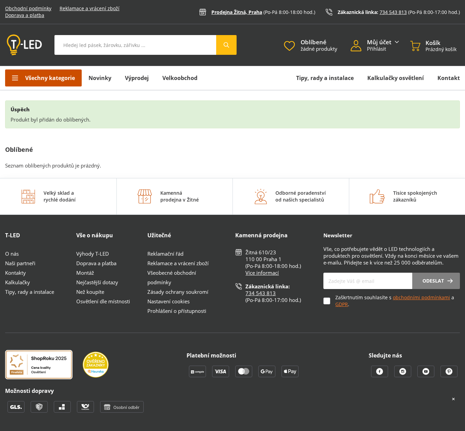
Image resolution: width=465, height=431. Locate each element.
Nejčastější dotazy (97, 282)
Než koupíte (90, 291)
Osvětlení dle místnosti (103, 301)
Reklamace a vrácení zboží (89, 8)
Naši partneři (20, 263)
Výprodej (137, 78)
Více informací (262, 272)
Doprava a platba (24, 15)
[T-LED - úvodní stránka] (24, 44)
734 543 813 (393, 12)
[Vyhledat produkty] (226, 45)
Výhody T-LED (92, 253)
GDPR (341, 304)
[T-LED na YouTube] (426, 375)
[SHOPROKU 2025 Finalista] (44, 365)
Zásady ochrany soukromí (177, 291)
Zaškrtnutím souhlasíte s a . (394, 300)
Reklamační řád (165, 253)
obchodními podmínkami (421, 297)
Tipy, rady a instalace (325, 78)
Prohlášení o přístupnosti (176, 310)
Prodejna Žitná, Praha (236, 12)
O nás (12, 253)
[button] (359, 46)
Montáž (85, 272)
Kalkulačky (17, 282)
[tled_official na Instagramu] (403, 375)
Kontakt (448, 78)
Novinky (100, 78)
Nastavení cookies (168, 301)
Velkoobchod (179, 78)
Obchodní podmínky (28, 8)
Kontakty (15, 272)
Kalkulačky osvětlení (395, 78)
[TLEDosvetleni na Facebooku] (380, 375)
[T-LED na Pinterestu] (449, 375)
